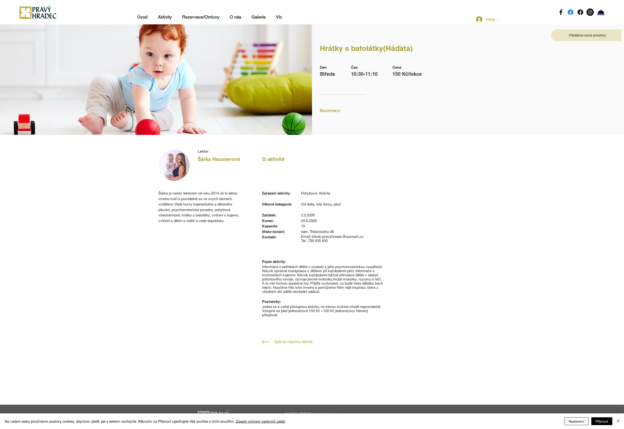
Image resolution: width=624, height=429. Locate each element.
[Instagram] (590, 12)
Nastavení (576, 421)
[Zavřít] (618, 421)
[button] (587, 35)
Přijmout (601, 421)
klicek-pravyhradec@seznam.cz (338, 236)
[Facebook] (561, 12)
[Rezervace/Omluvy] (600, 12)
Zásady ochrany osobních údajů (260, 421)
